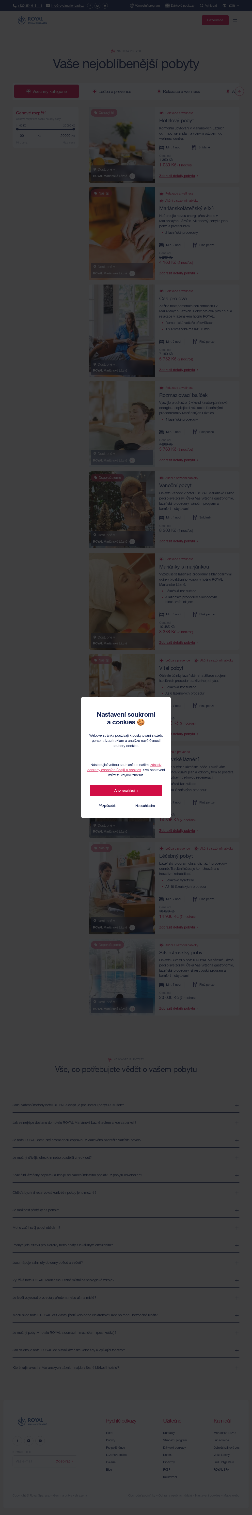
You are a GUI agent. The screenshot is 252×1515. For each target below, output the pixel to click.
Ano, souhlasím (125, 790)
